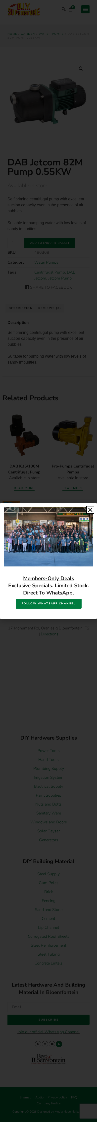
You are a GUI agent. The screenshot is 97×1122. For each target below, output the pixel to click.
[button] (90, 510)
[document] (48, 561)
